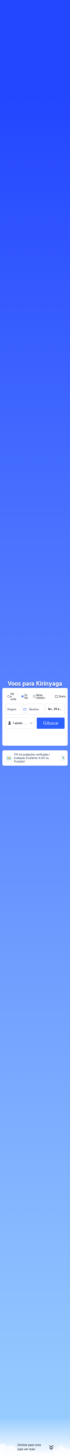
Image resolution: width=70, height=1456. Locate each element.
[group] (14, 709)
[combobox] (12, 709)
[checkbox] (60, 696)
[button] (63, 4)
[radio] (11, 696)
